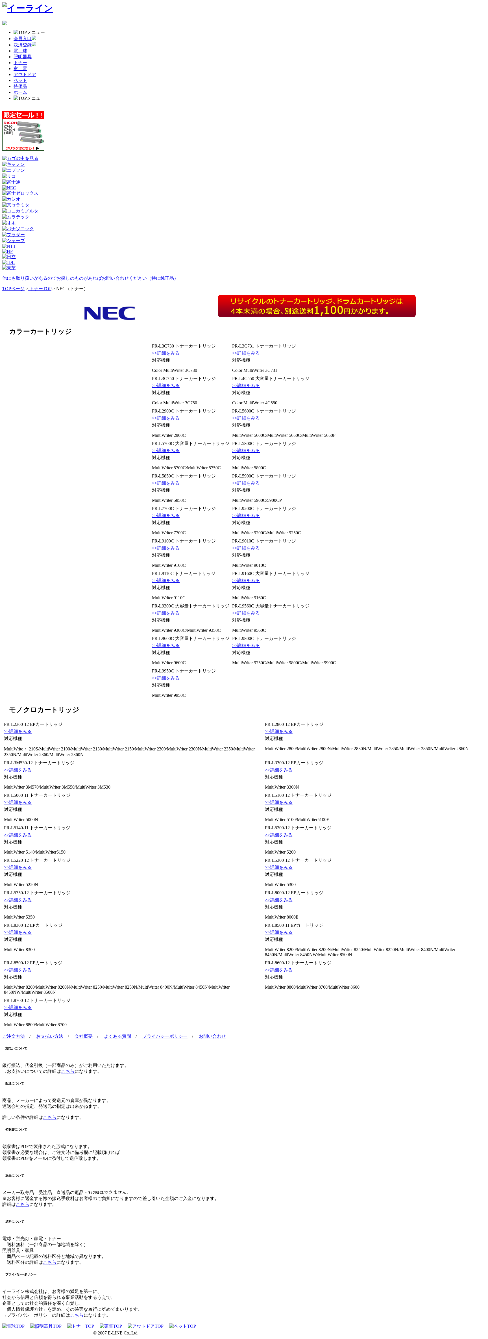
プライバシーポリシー (165, 1036)
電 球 (20, 50)
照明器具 (23, 56)
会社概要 (84, 1036)
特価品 (20, 86)
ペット (20, 80)
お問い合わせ (212, 1036)
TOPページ (13, 288)
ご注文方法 (13, 1036)
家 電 (20, 68)
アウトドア (25, 74)
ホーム (20, 92)
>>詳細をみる (166, 353)
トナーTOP (39, 288)
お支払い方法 (49, 1036)
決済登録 (23, 44)
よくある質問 (117, 1036)
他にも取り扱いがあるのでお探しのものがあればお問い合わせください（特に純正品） (90, 278)
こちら (68, 1071)
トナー (20, 62)
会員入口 (23, 38)
